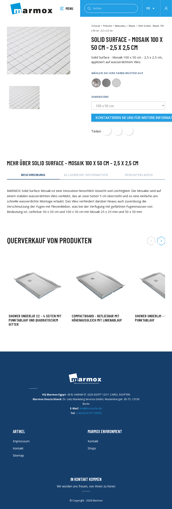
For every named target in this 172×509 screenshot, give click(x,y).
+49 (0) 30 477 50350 (89, 413)
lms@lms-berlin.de (91, 408)
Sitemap (18, 455)
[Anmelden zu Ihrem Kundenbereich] (166, 8)
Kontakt (18, 448)
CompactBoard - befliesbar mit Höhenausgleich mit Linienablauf (97, 318)
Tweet (118, 131)
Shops (92, 448)
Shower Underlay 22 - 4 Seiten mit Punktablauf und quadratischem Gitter (35, 320)
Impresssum (21, 441)
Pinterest (129, 131)
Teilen (107, 131)
